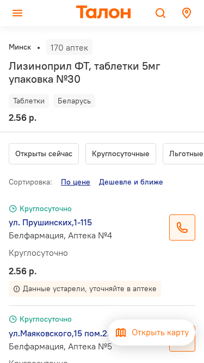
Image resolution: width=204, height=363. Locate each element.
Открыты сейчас (43, 153)
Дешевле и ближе (131, 182)
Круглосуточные (121, 153)
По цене (75, 182)
